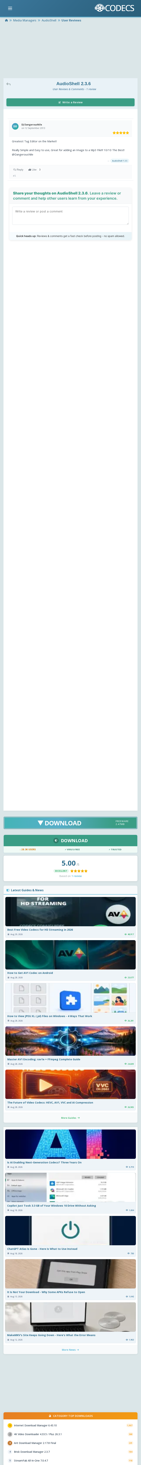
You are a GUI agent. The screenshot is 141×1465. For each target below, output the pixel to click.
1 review (76, 876)
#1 (14, 175)
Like (36, 169)
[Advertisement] (70, 50)
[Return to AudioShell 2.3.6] (9, 84)
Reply (20, 169)
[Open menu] (10, 8)
